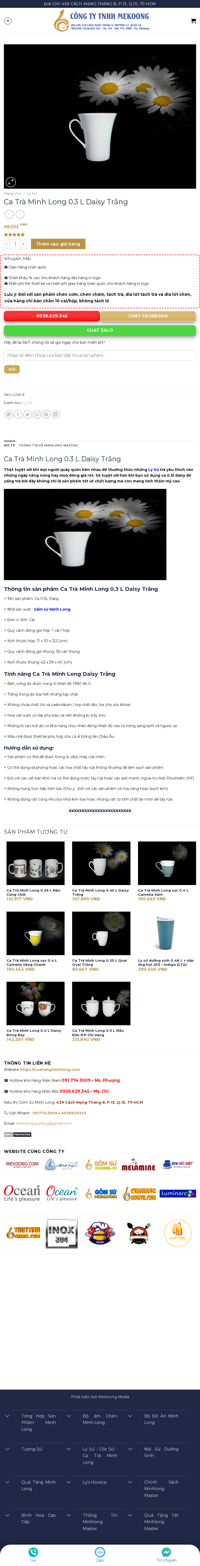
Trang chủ (12, 193)
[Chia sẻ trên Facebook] (18, 414)
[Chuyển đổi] (7, 1416)
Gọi (33, 1560)
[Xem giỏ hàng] (193, 21)
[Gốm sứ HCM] (100, 1193)
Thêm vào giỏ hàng (58, 244)
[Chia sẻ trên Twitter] (27, 414)
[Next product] (9, 214)
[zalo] (100, 1552)
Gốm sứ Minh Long (52, 609)
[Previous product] (20, 214)
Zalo (100, 1560)
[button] (7, 20)
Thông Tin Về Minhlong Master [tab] (48, 445)
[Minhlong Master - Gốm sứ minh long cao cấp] (100, 21)
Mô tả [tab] (9, 445)
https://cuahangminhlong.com (50, 1069)
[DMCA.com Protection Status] (18, 1134)
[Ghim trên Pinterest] (46, 414)
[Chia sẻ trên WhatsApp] (8, 414)
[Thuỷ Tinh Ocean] (61, 1193)
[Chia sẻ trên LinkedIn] (55, 414)
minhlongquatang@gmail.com (44, 1123)
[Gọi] (33, 1552)
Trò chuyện (167, 1560)
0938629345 (73, 1113)
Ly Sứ (31, 193)
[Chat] (166, 1552)
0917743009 (44, 1113)
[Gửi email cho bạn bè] (37, 414)
